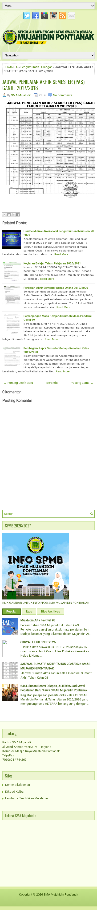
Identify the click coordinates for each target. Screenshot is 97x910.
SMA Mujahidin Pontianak (61, 894)
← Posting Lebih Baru (18, 382)
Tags (29, 611)
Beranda (52, 382)
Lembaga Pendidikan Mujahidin (26, 798)
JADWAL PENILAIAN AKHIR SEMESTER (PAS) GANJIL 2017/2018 (43, 84)
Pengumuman (29, 67)
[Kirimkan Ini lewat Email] (4, 214)
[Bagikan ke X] (13, 214)
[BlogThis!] (9, 214)
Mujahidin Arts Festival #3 (37, 620)
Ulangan (47, 67)
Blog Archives (50, 611)
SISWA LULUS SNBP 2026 (38, 642)
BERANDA (11, 67)
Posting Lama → (82, 382)
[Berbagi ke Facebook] (18, 214)
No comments (62, 95)
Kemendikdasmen (17, 785)
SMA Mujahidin (21, 95)
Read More (61, 254)
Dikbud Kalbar (14, 791)
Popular (11, 611)
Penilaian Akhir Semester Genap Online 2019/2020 (56, 287)
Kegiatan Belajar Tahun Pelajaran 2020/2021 (52, 263)
